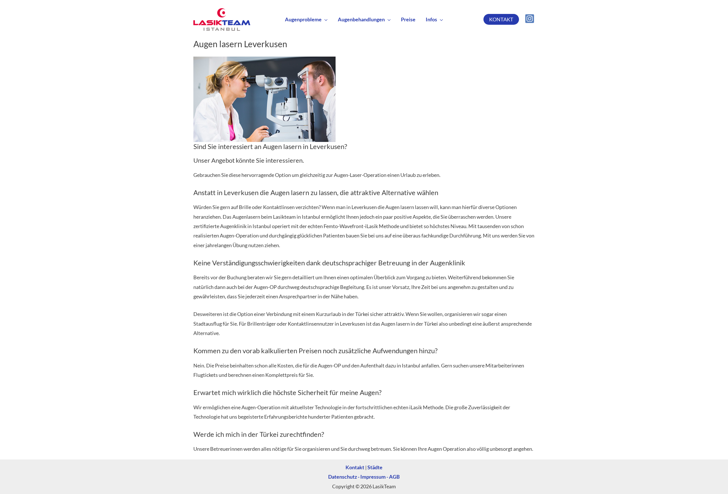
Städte (374, 467)
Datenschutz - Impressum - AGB (364, 477)
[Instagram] (530, 19)
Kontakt (355, 467)
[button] (325, 19)
